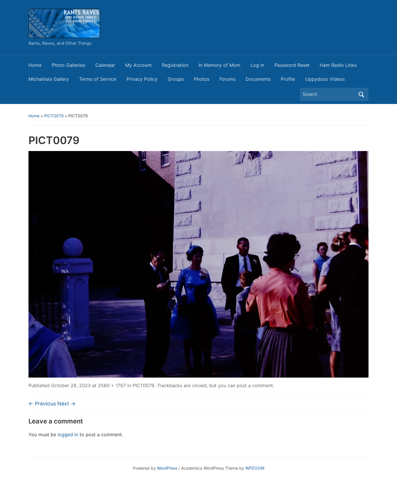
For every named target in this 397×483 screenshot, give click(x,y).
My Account (138, 65)
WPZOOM (254, 468)
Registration (175, 65)
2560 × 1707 (112, 385)
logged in (68, 434)
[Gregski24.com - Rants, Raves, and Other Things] (64, 23)
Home (35, 65)
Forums (227, 79)
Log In (257, 65)
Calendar (105, 65)
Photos (201, 79)
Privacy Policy (142, 79)
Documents (258, 79)
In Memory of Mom (219, 65)
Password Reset (292, 65)
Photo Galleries (68, 65)
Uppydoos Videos (325, 79)
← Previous (42, 404)
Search (361, 94)
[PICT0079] (198, 264)
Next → (66, 404)
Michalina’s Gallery (48, 79)
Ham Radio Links (338, 65)
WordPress (167, 468)
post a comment (255, 385)
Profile (288, 79)
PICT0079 (54, 115)
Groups (176, 79)
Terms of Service (97, 79)
